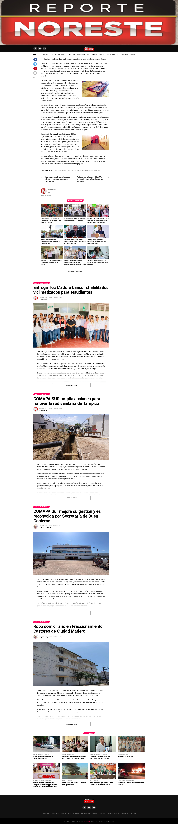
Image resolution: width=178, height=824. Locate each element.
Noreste (94, 54)
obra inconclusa (88, 170)
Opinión (101, 54)
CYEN (69, 54)
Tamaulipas (124, 54)
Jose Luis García (46, 527)
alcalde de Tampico (61, 170)
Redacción (52, 189)
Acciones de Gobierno (58, 54)
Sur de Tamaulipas (112, 54)
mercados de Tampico (75, 170)
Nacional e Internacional (81, 54)
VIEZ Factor (87, 821)
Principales (45, 54)
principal (97, 170)
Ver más (132, 54)
